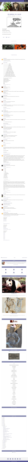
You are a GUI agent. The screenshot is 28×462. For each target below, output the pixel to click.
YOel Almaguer (14, 404)
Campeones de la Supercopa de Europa (14, 383)
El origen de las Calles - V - (6, 436)
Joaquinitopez (5, 198)
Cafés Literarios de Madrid (14, 380)
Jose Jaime (4, 139)
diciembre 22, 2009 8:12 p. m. (7, 197)
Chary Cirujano (5, 90)
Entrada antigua (24, 257)
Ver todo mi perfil (16, 264)
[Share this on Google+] (4, 37)
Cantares (4, 134)
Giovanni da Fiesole (5, 430)
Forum (4, 232)
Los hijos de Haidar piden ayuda (7, 435)
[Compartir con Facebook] (9, 37)
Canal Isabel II (14, 384)
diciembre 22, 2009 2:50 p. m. (7, 102)
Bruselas (14, 379)
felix (3, 144)
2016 (3, 420)
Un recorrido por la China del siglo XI (7, 433)
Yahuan (4, 58)
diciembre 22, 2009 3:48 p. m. (7, 129)
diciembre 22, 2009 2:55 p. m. (7, 112)
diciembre (4, 426)
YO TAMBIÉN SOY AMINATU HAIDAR (7, 437)
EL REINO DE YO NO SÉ (6, 434)
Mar (3, 118)
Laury (4, 168)
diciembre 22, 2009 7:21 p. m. (7, 167)
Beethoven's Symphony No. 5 (14, 375)
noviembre (4, 440)
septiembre (4, 441)
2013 (3, 422)
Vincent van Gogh (14, 401)
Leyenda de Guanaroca (6, 438)
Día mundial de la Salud (6, 431)
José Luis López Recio (6, 164)
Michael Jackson (14, 397)
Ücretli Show (4, 227)
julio (3, 443)
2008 (3, 448)
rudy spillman (5, 212)
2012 (3, 423)
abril (3, 445)
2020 (3, 417)
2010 (3, 424)
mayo (4, 444)
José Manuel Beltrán (5, 154)
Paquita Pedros (5, 114)
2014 (3, 421)
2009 (3, 425)
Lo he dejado (14, 392)
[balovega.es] (14, 322)
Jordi (4, 100)
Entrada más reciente (4, 257)
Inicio (14, 257)
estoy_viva (4, 62)
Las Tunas (14, 391)
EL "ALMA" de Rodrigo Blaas (6, 428)
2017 (3, 419)
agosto (4, 442)
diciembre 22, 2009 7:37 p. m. (7, 192)
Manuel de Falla (14, 393)
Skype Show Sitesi (5, 228)
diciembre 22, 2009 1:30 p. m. (7, 84)
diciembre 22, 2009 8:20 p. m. (7, 201)
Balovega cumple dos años (14, 370)
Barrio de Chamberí (14, 374)
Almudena (4, 95)
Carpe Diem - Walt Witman (14, 387)
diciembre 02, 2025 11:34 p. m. (7, 229)
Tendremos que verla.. (6, 429)
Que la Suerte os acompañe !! (6, 439)
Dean (4, 193)
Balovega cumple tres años (14, 371)
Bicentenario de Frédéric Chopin (14, 376)
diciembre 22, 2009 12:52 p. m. (7, 61)
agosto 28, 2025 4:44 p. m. (6, 223)
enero (4, 447)
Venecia (14, 400)
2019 (3, 418)
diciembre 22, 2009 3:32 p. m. (7, 124)
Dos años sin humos (14, 388)
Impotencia (4, 427)
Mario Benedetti (14, 396)
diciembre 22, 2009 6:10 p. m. (7, 143)
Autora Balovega (14, 367)
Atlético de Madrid (14, 366)
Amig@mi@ (4, 206)
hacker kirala (4, 219)
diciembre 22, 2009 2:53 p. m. (7, 108)
